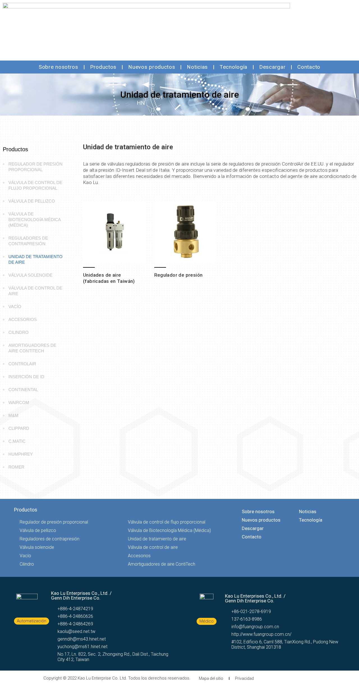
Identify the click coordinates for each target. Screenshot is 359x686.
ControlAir (22, 363)
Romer (16, 467)
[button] (31, 621)
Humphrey (20, 454)
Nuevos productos (151, 67)
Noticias (197, 67)
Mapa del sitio (211, 678)
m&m (13, 415)
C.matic (17, 441)
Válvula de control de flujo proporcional (35, 185)
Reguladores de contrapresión (28, 241)
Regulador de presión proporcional (35, 167)
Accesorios (22, 319)
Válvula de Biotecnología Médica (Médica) (34, 220)
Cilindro (18, 332)
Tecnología (233, 67)
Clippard (18, 428)
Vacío (14, 306)
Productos (103, 67)
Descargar (272, 67)
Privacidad (244, 678)
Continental (23, 389)
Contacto (308, 67)
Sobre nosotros (58, 67)
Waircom (18, 402)
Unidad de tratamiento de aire (35, 259)
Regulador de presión (178, 275)
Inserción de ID (26, 376)
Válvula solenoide (30, 275)
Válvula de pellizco (31, 201)
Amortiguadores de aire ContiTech (32, 348)
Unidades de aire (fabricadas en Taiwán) (109, 278)
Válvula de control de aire (35, 291)
